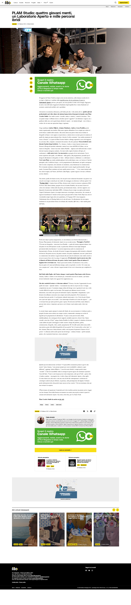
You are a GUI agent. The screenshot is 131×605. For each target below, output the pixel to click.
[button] (2, 2)
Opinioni (48, 544)
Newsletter (120, 6)
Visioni (52, 466)
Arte (78, 465)
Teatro (48, 466)
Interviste (14, 24)
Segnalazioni (83, 465)
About (107, 6)
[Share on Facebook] (31, 78)
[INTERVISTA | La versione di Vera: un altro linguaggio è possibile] (52, 529)
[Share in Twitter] (31, 83)
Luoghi (75, 544)
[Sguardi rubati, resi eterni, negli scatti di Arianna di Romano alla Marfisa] (81, 463)
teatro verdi (58, 404)
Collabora (127, 6)
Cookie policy (15, 582)
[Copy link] (31, 91)
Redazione (113, 6)
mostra (52, 404)
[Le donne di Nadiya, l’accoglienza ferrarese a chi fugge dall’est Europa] (79, 529)
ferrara (46, 404)
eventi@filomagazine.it (37, 578)
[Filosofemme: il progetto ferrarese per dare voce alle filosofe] (106, 529)
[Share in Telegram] (31, 87)
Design (41, 404)
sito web (61, 399)
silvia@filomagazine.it (36, 575)
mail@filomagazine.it (44, 576)
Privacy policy (22, 582)
